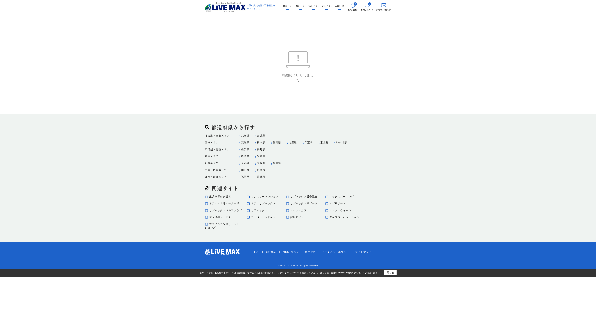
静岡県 (245, 156)
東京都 (324, 142)
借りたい (287, 6)
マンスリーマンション (264, 196)
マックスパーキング (341, 196)
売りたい (327, 6)
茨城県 (245, 142)
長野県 (261, 149)
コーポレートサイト (263, 217)
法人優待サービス (220, 217)
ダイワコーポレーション (344, 217)
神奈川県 (341, 142)
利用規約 (310, 252)
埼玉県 (293, 142)
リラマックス (259, 210)
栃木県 (261, 142)
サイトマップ (363, 252)
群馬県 (277, 142)
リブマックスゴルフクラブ (225, 210)
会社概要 (271, 252)
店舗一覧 (340, 6)
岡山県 (245, 170)
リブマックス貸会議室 (304, 196)
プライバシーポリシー (335, 252)
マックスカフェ (299, 210)
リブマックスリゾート (304, 203)
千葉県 (309, 142)
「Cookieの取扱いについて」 (349, 273)
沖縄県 (261, 176)
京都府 (245, 163)
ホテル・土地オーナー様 (224, 203)
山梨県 (245, 149)
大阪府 (261, 163)
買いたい (300, 6)
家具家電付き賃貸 (220, 196)
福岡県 (245, 176)
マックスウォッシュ (341, 210)
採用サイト (297, 217)
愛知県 (261, 156)
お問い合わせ (290, 252)
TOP (257, 252)
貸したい (313, 6)
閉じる (390, 272)
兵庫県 (277, 163)
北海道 (245, 135)
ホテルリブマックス (263, 203)
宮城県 (261, 135)
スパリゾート (337, 203)
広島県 (261, 170)
